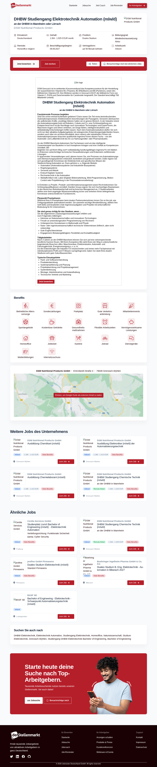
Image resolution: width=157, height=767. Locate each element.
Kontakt (139, 737)
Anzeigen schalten (105, 737)
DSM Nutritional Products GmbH (33, 27)
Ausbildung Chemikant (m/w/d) (43, 443)
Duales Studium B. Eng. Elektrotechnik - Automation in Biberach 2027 (120, 568)
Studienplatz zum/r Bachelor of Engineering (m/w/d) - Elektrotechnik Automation (46, 527)
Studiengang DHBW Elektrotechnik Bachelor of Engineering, (77, 639)
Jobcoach (65, 747)
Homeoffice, (97, 635)
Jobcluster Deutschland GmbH (74, 764)
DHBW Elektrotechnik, (25, 635)
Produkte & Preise (104, 742)
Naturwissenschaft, (113, 635)
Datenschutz (141, 747)
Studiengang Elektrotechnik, (77, 635)
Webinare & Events (105, 752)
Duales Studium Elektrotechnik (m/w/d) (47, 564)
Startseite (73, 5)
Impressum (141, 742)
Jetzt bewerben (46, 282)
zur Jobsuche (33, 700)
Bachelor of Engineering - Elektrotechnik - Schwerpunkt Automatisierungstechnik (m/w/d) (49, 601)
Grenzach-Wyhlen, (38, 639)
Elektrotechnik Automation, (49, 635)
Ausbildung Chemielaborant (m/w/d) (46, 477)
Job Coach (100, 5)
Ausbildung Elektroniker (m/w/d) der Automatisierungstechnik (116, 445)
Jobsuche (86, 5)
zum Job (63, 461)
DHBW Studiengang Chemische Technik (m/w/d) (118, 478)
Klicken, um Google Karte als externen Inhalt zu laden (78, 395)
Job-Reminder (116, 5)
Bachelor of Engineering (119, 639)
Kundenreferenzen (105, 747)
